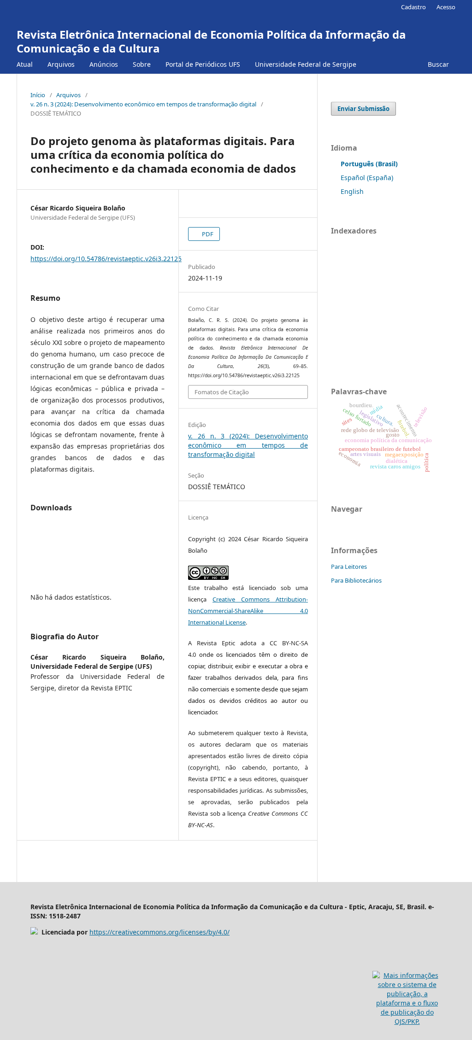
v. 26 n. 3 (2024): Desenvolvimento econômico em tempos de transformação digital (143, 104)
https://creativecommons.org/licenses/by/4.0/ (159, 932)
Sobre (142, 64)
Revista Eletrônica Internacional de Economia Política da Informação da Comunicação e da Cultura (211, 41)
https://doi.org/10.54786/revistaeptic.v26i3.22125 (106, 258)
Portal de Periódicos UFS (202, 64)
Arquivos (61, 64)
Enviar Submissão (363, 109)
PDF (207, 234)
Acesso (446, 7)
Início (37, 95)
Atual (25, 64)
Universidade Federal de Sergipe (305, 64)
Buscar (437, 64)
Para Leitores (349, 566)
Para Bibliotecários (356, 580)
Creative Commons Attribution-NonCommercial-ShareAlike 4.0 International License (248, 610)
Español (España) (367, 177)
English (352, 191)
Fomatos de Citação (222, 392)
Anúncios (103, 64)
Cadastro (413, 7)
